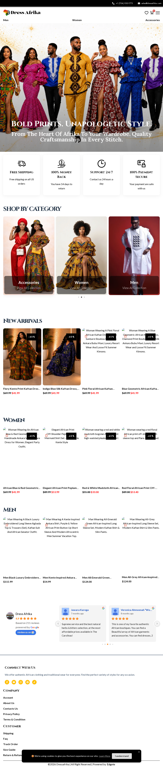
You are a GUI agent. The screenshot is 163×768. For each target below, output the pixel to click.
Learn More (104, 756)
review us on (24, 632)
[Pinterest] (27, 682)
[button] (2, 85)
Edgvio (110, 764)
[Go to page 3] (110, 644)
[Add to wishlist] (6, 336)
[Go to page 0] (102, 644)
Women (29, 282)
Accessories (134, 282)
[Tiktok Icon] (34, 682)
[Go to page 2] (107, 644)
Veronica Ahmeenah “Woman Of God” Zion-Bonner (75, 609)
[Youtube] (14, 682)
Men (81, 282)
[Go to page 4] (112, 644)
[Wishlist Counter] (146, 12)
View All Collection (29, 288)
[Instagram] (20, 682)
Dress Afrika (24, 614)
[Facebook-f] (7, 682)
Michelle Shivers (118, 609)
